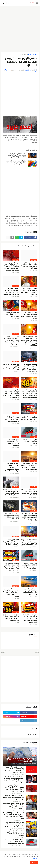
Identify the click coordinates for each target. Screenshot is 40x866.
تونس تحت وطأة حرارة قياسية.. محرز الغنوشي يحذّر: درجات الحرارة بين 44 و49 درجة (29, 291)
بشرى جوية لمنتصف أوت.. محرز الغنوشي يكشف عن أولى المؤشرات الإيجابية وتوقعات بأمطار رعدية (12, 467)
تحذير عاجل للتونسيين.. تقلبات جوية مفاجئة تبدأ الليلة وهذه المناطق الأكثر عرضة (11, 516)
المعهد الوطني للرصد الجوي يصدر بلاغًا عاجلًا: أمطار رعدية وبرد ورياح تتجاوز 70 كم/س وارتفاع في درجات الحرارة (29, 367)
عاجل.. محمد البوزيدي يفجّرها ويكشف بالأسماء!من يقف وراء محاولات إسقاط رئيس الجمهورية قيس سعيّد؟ (13, 779)
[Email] (12, 237)
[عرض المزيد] (8, 237)
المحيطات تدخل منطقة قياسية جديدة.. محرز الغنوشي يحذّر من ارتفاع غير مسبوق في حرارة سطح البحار (29, 517)
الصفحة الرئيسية (32, 54)
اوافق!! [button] (34, 862)
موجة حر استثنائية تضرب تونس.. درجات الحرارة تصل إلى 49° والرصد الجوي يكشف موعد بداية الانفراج (11, 592)
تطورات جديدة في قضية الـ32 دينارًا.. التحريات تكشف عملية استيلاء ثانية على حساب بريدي (14, 824)
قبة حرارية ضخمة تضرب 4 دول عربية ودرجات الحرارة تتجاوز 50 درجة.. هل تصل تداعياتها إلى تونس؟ (29, 466)
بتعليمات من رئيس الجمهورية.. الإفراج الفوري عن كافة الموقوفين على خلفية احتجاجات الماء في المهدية (14, 769)
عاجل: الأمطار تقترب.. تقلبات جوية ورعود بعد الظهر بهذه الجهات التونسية (12, 442)
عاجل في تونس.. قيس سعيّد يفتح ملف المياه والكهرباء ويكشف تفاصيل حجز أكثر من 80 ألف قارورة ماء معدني (13, 806)
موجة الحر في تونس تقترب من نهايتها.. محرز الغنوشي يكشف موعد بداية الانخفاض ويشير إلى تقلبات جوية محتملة (11, 266)
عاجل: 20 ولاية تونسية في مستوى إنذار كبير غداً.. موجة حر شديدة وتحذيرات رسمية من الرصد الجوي (30, 618)
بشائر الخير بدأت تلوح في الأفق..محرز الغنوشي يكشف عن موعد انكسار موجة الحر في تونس (16, 162)
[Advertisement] (20, 28)
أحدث (36, 652)
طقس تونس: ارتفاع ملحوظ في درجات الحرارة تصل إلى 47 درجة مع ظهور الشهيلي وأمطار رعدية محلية (11, 340)
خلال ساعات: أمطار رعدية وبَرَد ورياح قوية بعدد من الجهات (29, 441)
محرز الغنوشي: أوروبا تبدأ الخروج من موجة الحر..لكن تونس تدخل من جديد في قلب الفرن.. (11, 367)
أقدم (3, 652)
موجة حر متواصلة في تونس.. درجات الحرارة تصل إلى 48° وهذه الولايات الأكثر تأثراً (29, 265)
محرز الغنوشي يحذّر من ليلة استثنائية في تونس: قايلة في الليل (11, 314)
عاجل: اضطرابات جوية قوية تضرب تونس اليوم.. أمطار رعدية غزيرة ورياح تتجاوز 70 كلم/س (29, 566)
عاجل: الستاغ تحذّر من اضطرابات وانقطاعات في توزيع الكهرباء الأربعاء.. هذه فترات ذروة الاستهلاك (14, 832)
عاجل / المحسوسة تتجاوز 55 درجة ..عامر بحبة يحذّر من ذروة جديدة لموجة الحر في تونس (11, 617)
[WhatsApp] (17, 237)
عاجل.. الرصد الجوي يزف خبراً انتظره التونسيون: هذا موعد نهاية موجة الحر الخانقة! (29, 591)
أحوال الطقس (23, 54)
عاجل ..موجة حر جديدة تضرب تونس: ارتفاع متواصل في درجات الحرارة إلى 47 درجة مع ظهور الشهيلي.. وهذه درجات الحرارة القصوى (29, 341)
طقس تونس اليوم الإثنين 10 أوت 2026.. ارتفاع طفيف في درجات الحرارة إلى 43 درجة (29, 492)
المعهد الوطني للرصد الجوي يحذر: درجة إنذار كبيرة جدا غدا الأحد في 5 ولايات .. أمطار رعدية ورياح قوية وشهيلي (11, 566)
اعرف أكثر (35, 858)
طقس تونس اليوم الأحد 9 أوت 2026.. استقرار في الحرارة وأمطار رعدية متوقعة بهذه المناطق (11, 492)
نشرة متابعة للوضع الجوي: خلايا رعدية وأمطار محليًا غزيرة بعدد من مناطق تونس (11, 418)
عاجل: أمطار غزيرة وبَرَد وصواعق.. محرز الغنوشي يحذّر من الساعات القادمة (29, 417)
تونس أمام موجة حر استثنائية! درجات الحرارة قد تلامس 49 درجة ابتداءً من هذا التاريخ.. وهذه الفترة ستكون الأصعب (29, 393)
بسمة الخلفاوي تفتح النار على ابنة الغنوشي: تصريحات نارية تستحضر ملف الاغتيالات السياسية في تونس (13, 815)
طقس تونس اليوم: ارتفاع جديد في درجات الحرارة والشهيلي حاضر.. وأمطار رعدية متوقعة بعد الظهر (29, 542)
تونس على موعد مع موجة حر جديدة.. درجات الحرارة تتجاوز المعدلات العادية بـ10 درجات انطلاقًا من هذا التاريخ (11, 393)
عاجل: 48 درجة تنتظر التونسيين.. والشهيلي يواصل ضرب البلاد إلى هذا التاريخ (29, 315)
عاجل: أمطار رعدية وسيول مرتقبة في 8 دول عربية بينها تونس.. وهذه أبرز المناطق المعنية (11, 542)
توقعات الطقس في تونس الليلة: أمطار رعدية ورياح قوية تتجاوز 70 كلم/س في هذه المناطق (11, 291)
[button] (37, 3)
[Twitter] (21, 237)
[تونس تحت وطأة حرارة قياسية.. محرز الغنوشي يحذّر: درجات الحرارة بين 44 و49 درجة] (31, 798)
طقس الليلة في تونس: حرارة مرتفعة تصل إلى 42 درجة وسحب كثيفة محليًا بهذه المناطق (17, 155)
